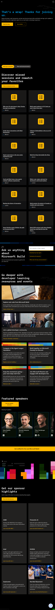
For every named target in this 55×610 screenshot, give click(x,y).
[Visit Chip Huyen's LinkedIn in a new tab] (52, 435)
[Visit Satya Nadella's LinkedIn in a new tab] (3, 435)
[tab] (8, 66)
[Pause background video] (2, 461)
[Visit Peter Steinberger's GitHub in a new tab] (38, 435)
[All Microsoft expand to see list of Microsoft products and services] (1, 1)
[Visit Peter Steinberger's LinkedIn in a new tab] (36, 435)
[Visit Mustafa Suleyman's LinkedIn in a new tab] (20, 435)
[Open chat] (51, 606)
